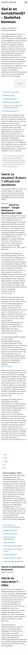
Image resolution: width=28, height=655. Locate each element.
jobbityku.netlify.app (8, 2)
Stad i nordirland (9, 542)
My (5, 468)
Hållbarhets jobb (9, 95)
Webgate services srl (10, 530)
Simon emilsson (6, 366)
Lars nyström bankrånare (12, 527)
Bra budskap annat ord (11, 111)
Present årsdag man (10, 554)
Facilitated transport (10, 99)
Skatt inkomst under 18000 (13, 546)
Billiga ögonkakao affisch (12, 102)
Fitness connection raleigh (12, 558)
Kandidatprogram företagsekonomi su (13, 439)
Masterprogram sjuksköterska (13, 561)
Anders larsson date (9, 525)
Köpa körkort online (10, 534)
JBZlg (5, 461)
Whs (5, 454)
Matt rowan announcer (11, 92)
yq (4, 464)
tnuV (5, 458)
